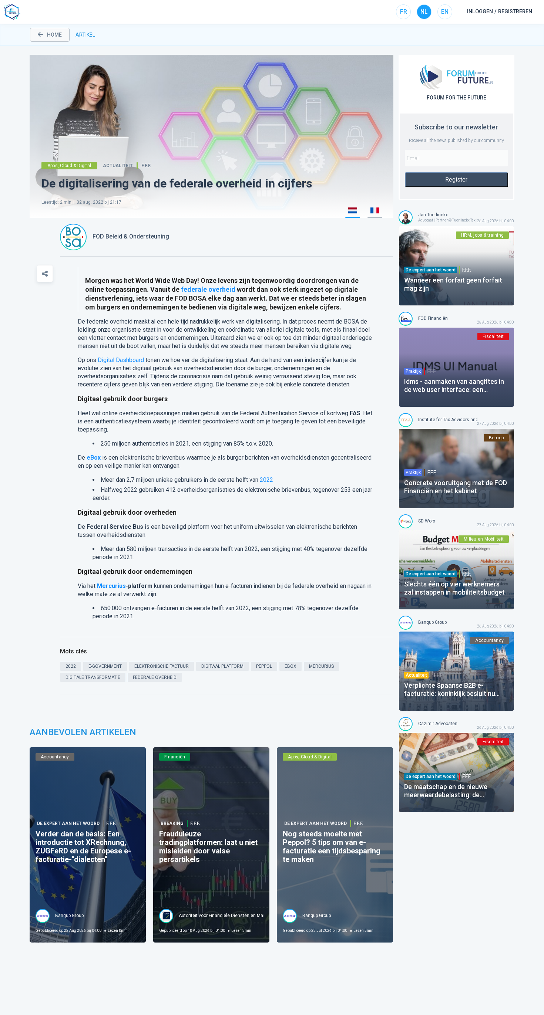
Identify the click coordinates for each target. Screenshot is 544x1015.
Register (456, 179)
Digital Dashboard (121, 359)
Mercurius (111, 585)
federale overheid (208, 289)
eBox (94, 457)
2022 (266, 479)
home (54, 35)
